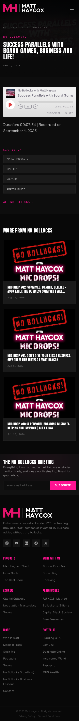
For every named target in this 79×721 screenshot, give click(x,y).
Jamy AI (48, 645)
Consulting (50, 573)
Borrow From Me (54, 566)
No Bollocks (37, 27)
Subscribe (53, 113)
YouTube (12, 179)
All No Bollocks (16, 202)
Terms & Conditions (49, 716)
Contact (8, 691)
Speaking (49, 580)
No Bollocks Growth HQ (18, 672)
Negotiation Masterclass (19, 605)
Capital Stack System (57, 612)
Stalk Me (9, 651)
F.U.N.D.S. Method (55, 598)
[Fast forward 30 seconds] (35, 106)
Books (7, 612)
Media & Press (12, 645)
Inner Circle (10, 573)
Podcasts (10, 27)
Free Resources (53, 619)
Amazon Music (16, 189)
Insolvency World (54, 658)
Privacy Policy (27, 716)
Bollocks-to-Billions (56, 605)
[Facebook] (36, 543)
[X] (45, 543)
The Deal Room (13, 580)
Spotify (12, 168)
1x (28, 106)
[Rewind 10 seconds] (20, 106)
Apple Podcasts (17, 158)
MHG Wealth (51, 672)
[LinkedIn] (26, 543)
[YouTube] (16, 543)
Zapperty (49, 665)
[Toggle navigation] (72, 8)
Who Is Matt (11, 638)
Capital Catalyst (14, 598)
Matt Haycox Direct (16, 566)
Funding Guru (52, 638)
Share (69, 113)
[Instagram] (7, 543)
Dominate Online (54, 651)
